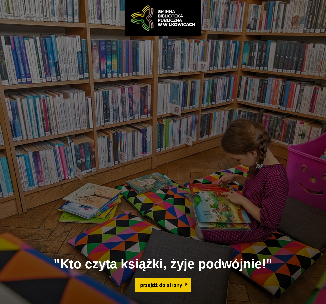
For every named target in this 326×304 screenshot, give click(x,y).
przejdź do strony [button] (161, 285)
